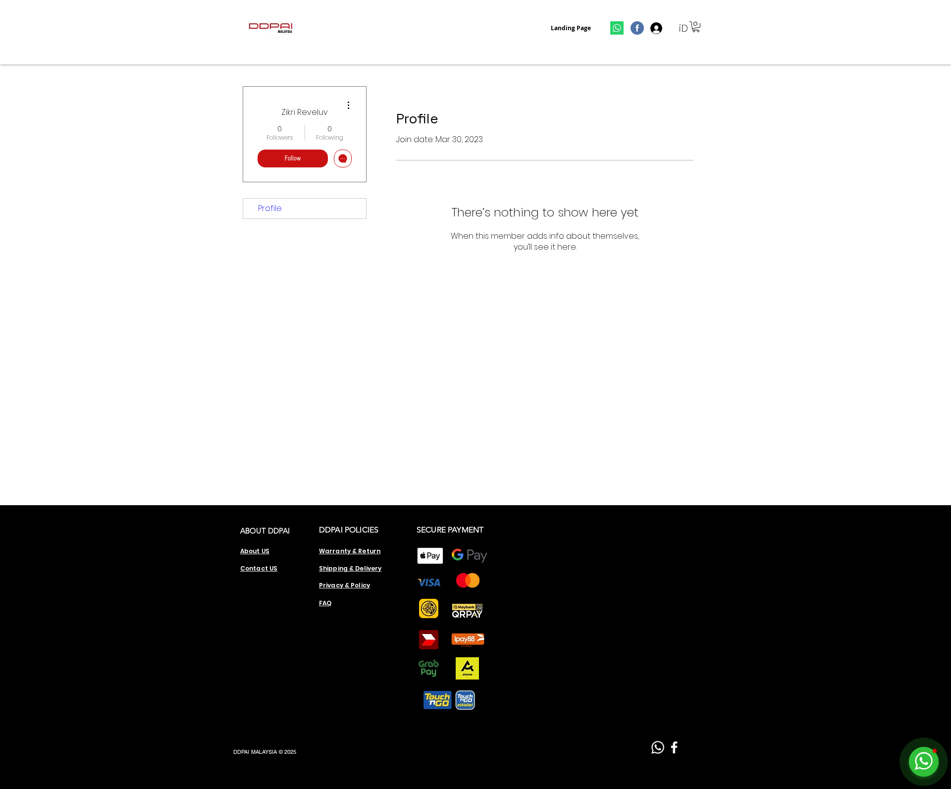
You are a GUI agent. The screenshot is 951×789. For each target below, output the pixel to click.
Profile (270, 208)
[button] (695, 26)
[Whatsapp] (617, 28)
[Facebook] (674, 747)
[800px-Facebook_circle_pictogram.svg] (637, 28)
